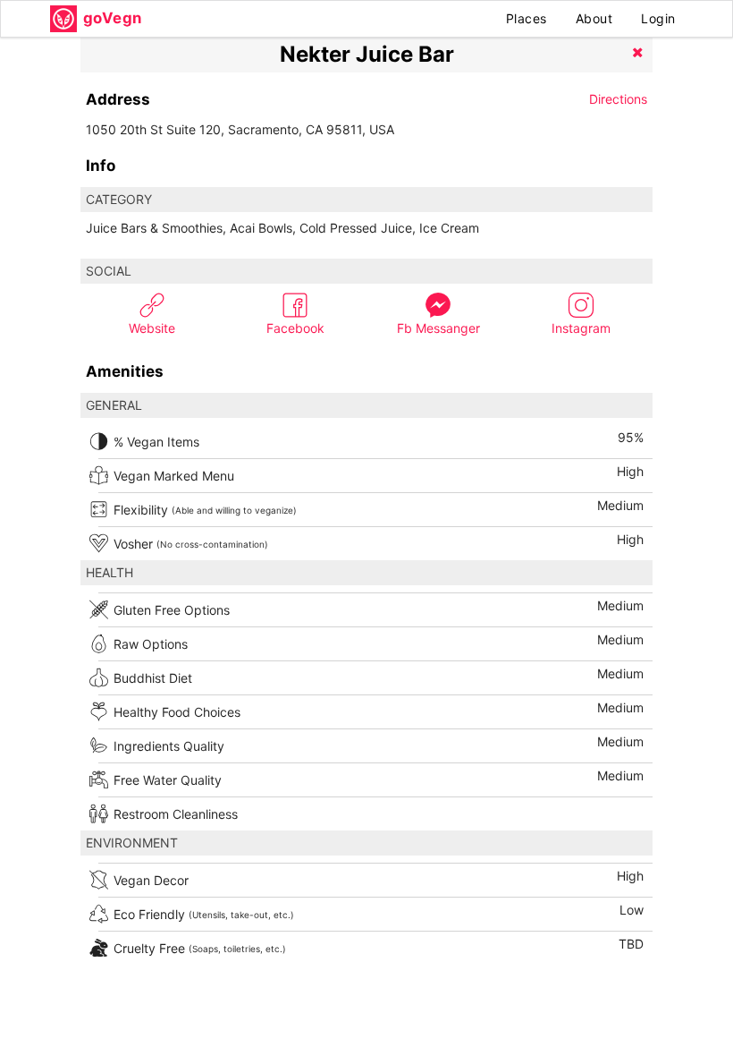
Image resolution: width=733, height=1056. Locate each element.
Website (152, 328)
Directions (618, 98)
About (594, 18)
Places (526, 18)
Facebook (295, 328)
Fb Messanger (438, 328)
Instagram (581, 328)
